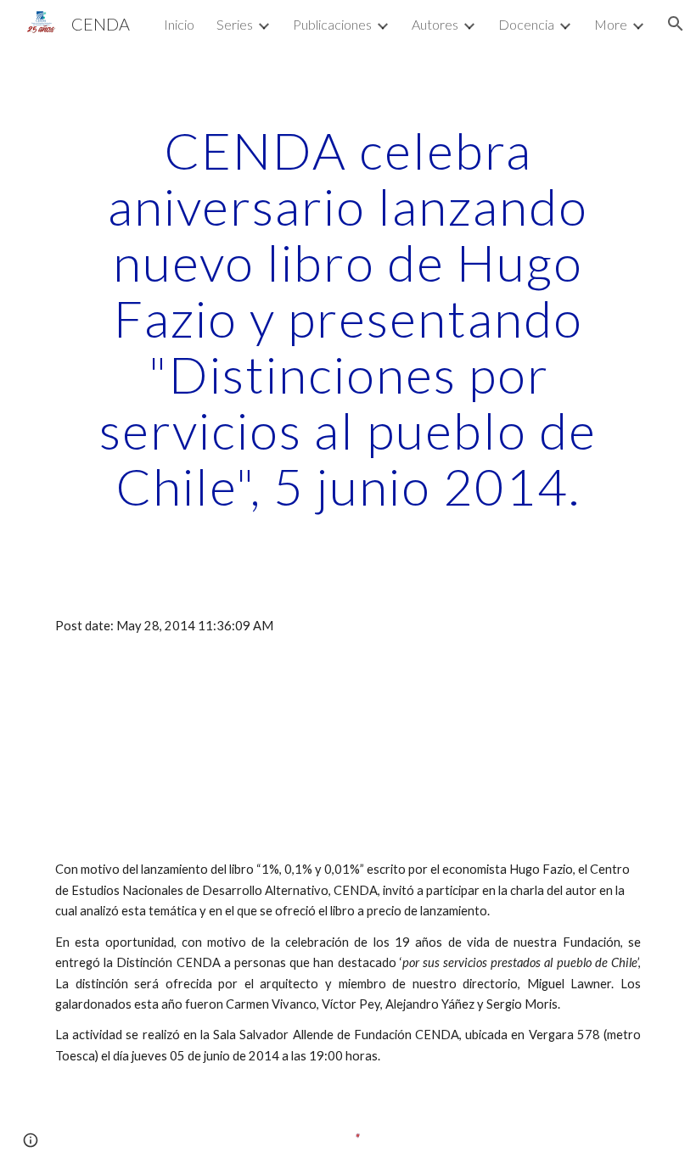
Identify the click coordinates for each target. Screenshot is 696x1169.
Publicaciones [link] (332, 24)
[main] (348, 318)
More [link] (610, 24)
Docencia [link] (526, 24)
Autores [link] (435, 24)
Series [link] (234, 24)
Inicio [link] (179, 24)
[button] (675, 23)
